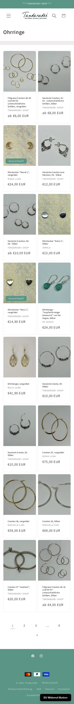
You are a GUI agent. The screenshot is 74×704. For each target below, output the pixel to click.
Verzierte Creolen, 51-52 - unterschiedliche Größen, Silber (53, 101)
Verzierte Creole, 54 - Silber (52, 385)
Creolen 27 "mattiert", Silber (19, 588)
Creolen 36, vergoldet (18, 521)
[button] (8, 15)
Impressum (64, 689)
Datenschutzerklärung (20, 689)
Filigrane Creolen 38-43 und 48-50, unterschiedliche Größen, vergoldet (19, 102)
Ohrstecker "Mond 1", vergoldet (19, 173)
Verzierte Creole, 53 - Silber (18, 454)
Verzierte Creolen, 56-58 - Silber (18, 242)
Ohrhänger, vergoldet (18, 383)
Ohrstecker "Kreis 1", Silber (53, 242)
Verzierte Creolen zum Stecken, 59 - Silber (53, 173)
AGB (38, 689)
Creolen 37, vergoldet (53, 452)
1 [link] (12, 626)
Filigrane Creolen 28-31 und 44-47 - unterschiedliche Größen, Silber (54, 591)
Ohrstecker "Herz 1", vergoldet (18, 311)
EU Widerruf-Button (56, 697)
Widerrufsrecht (50, 682)
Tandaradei (31, 682)
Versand (49, 689)
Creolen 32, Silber (51, 521)
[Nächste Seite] (37, 635)
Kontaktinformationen (39, 695)
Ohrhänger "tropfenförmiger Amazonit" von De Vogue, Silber (51, 313)
